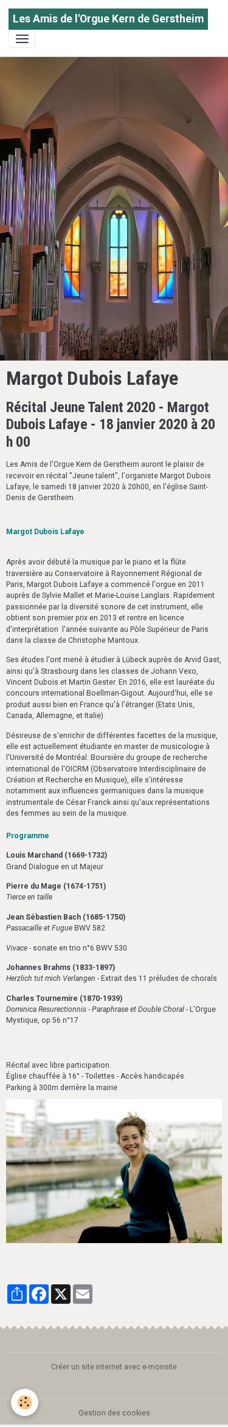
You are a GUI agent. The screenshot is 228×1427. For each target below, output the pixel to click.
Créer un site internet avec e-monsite (114, 1367)
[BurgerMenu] (22, 39)
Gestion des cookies (114, 1413)
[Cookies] (24, 1402)
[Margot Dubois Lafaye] (114, 1171)
